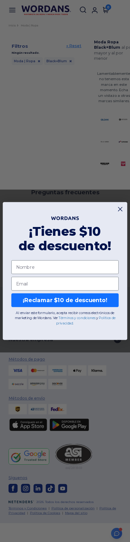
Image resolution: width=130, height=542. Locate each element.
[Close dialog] (120, 209)
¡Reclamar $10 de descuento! (65, 300)
